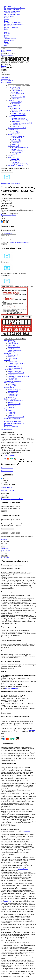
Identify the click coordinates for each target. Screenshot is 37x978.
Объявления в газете (9, 484)
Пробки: (3, 67)
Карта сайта (8, 26)
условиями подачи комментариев (20, 242)
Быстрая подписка (6, 487)
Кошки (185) (15, 159)
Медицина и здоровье (15, 165)
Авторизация (5, 557)
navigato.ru (32, 730)
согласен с (16, 242)
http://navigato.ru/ (23, 869)
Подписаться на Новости (12, 8)
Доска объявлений (10, 12)
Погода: (3, 66)
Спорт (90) (14, 154)
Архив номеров (5, 79)
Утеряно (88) (15, 131)
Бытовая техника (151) (18, 118)
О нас (6, 17)
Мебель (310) (15, 121)
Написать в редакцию (11, 27)
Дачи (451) (14, 95)
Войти (6, 29)
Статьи (21, 9)
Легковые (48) (15, 108)
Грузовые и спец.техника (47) (20, 110)
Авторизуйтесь (8, 233)
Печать (14, 215)
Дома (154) (14, 92)
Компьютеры (13, 134)
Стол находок (13, 129)
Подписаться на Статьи (11, 9)
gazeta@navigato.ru (10, 455)
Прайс (6, 21)
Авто (10, 106)
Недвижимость (14, 87)
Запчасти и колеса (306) (18, 115)
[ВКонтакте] (2, 222)
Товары (11, 116)
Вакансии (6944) (16, 102)
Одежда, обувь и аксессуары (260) (21, 123)
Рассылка (6, 479)
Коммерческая (15, 183)
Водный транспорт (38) (18, 113)
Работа (11, 100)
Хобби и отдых (13, 146)
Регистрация (4, 548)
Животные (12, 157)
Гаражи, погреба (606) (18, 97)
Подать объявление (10, 11)
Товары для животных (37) (19, 164)
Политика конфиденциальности (14, 24)
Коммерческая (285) (17, 93)
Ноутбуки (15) (15, 139)
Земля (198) (14, 98)
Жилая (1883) (15, 89)
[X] (7, 222)
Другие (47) (15, 162)
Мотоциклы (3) (16, 111)
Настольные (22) (16, 137)
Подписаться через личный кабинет (12, 499)
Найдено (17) (15, 133)
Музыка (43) (15, 149)
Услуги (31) (14, 144)
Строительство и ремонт (17, 128)
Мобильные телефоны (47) (19, 120)
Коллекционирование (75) (19, 147)
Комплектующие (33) (18, 136)
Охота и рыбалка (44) (18, 150)
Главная (10, 6)
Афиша (6, 19)
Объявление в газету (7, 468)
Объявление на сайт (7, 471)
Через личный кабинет (8, 490)
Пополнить (4, 539)
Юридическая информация (12, 22)
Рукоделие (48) (16, 152)
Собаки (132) (15, 160)
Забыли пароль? (6, 550)
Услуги (12, 155)
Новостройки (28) (16, 90)
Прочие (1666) (15, 126)
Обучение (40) (15, 105)
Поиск (6, 6)
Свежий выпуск (6, 77)
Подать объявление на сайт (12, 14)
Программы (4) (16, 142)
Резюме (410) (15, 103)
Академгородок (9, 16)
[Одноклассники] (4, 222)
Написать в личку (6, 215)
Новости (22, 8)
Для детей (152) (16, 124)
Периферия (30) (16, 141)
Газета (18, 11)
